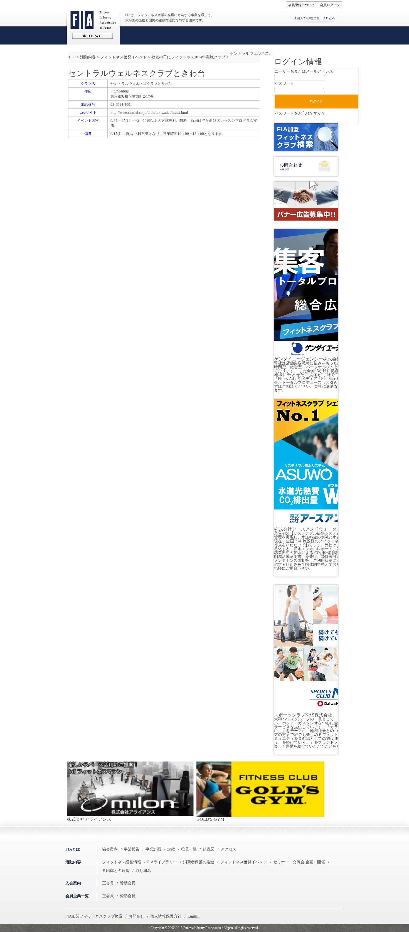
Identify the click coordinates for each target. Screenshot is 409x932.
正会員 (108, 883)
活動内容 (88, 57)
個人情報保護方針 (308, 18)
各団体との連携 (115, 871)
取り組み (143, 871)
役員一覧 (189, 849)
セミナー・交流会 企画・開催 (299, 862)
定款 (171, 849)
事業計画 (153, 849)
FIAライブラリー (162, 862)
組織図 (209, 849)
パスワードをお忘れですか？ (300, 113)
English (330, 18)
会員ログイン (330, 5)
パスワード (284, 83)
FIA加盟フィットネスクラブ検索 (93, 916)
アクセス (228, 849)
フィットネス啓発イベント (123, 57)
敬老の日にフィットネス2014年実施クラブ (188, 57)
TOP (72, 57)
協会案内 (110, 849)
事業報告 (131, 849)
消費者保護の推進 (198, 862)
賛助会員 (127, 883)
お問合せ (136, 916)
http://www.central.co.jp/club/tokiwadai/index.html (149, 112)
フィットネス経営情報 (121, 862)
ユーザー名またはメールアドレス (304, 71)
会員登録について (301, 5)
